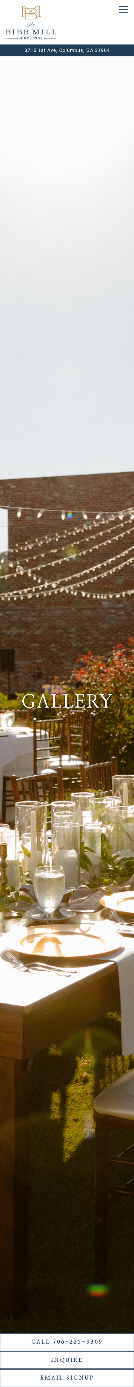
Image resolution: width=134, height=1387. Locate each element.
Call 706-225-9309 (67, 1342)
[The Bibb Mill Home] (31, 22)
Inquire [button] (67, 1360)
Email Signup (67, 1378)
